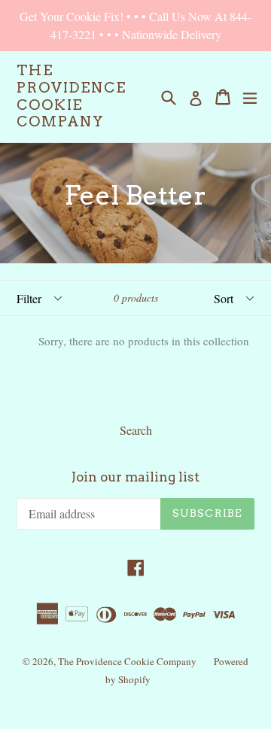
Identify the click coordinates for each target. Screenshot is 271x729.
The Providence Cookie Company (71, 96)
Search (136, 430)
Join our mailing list (135, 476)
